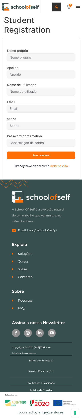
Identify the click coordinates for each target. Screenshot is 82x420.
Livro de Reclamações (41, 371)
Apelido (13, 67)
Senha (11, 119)
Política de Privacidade (41, 382)
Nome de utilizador (21, 84)
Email (11, 101)
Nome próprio (17, 50)
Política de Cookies (41, 390)
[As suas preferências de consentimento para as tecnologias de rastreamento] (75, 413)
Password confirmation (24, 136)
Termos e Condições (41, 360)
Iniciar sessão (59, 166)
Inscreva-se (41, 155)
